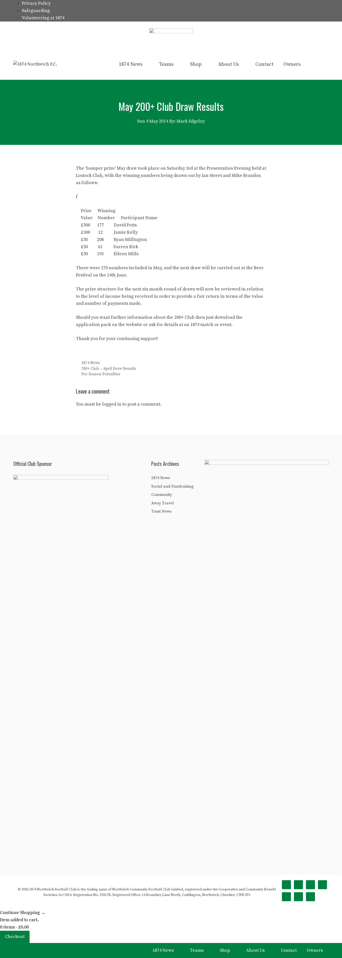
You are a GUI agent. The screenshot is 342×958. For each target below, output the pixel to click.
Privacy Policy (36, 3)
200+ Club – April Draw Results (108, 368)
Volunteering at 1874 (43, 18)
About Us (228, 64)
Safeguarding (36, 11)
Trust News (161, 511)
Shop (196, 64)
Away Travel (162, 503)
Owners (292, 64)
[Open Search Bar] (320, 64)
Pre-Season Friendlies (100, 374)
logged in (111, 404)
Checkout (15, 936)
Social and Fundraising (172, 486)
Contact (264, 64)
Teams (166, 64)
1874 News (130, 64)
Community (161, 494)
